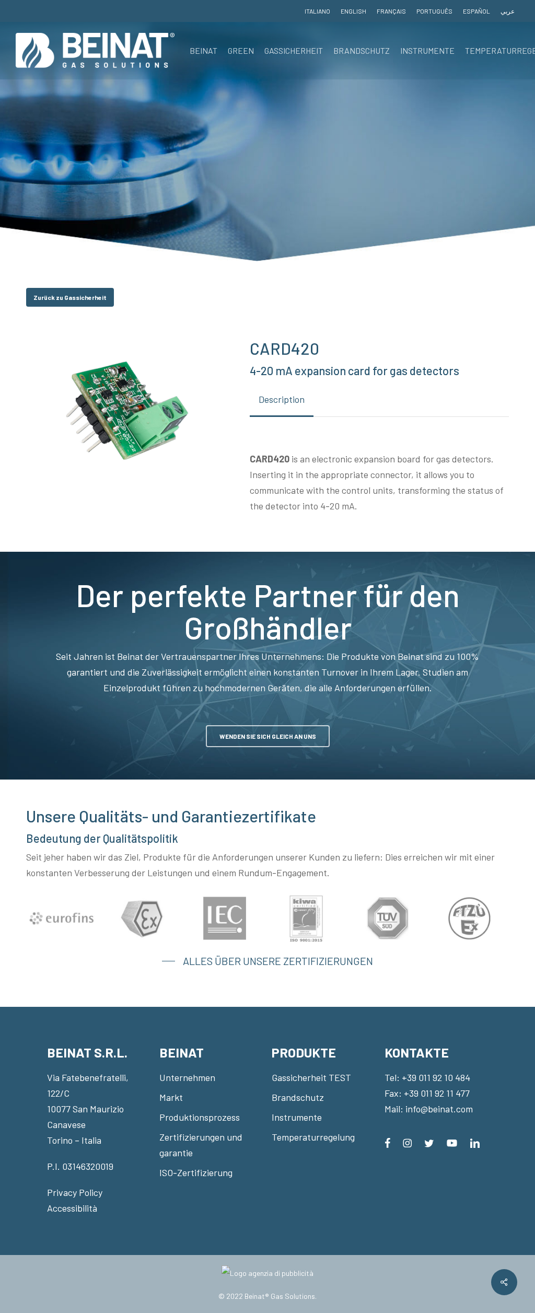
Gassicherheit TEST (311, 1077)
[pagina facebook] (387, 1142)
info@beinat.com (439, 1108)
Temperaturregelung (313, 1137)
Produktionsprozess (199, 1117)
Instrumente (297, 1117)
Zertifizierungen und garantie (200, 1144)
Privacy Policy (74, 1192)
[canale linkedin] (475, 1142)
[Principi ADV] (267, 1277)
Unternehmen (187, 1077)
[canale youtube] (452, 1142)
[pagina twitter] (429, 1142)
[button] (70, 297)
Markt (171, 1097)
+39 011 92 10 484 (436, 1077)
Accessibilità (72, 1208)
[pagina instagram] (407, 1142)
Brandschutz (298, 1097)
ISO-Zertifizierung (195, 1172)
